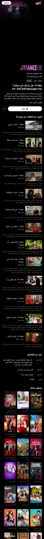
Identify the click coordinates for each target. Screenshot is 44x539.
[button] (6, 3)
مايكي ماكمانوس (27, 364)
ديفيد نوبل (18, 364)
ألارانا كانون (8, 362)
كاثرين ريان (30, 369)
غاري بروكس (16, 362)
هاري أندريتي (25, 362)
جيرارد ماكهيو (11, 360)
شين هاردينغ (22, 369)
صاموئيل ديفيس (21, 360)
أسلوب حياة (24, 374)
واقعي (31, 374)
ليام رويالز (29, 360)
